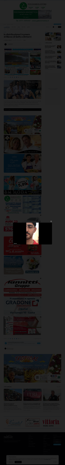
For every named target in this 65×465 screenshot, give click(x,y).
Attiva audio (15, 243)
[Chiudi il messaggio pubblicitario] (51, 221)
